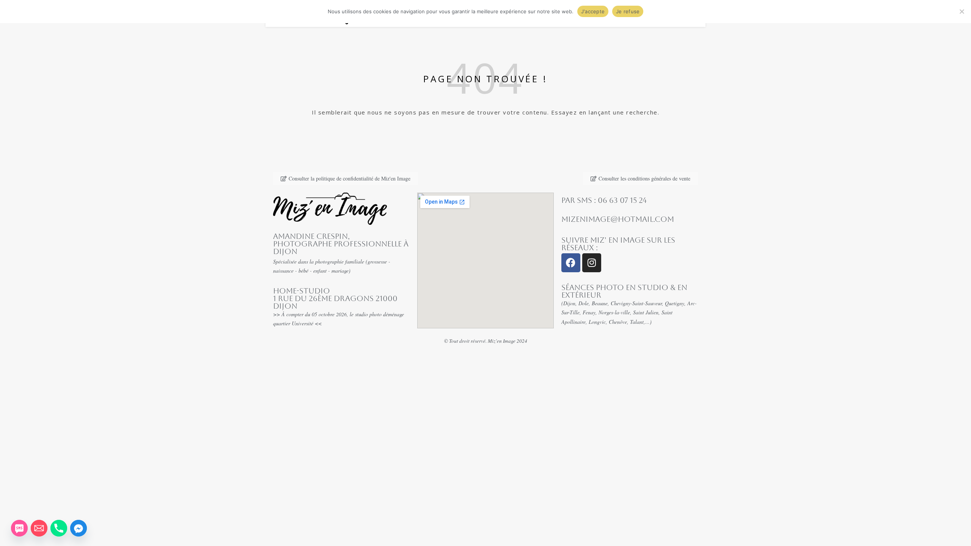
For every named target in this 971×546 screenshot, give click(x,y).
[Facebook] (570, 262)
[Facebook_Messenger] (78, 528)
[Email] (39, 528)
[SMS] (19, 528)
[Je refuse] (961, 11)
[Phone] (58, 528)
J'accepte (593, 11)
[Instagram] (591, 262)
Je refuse (627, 11)
